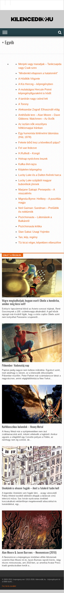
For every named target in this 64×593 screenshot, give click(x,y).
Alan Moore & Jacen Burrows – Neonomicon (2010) (29, 552)
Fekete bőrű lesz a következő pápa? (39, 142)
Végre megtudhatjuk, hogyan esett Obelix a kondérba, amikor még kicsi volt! (30, 302)
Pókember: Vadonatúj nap (15, 365)
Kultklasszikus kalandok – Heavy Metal (22, 426)
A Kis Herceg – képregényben (35, 84)
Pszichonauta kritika (30, 226)
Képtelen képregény (30, 169)
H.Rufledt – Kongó (29, 153)
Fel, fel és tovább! (9, 586)
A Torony (23, 104)
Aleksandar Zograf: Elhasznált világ (39, 109)
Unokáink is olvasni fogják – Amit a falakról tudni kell (30, 488)
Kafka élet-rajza (27, 164)
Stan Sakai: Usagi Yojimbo (33, 231)
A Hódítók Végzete (29, 78)
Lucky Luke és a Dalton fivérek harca (39, 175)
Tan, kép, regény (27, 237)
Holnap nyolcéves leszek (32, 158)
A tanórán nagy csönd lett (33, 98)
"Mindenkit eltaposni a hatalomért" (38, 73)
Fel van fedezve (27, 148)
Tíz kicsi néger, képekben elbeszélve (39, 242)
